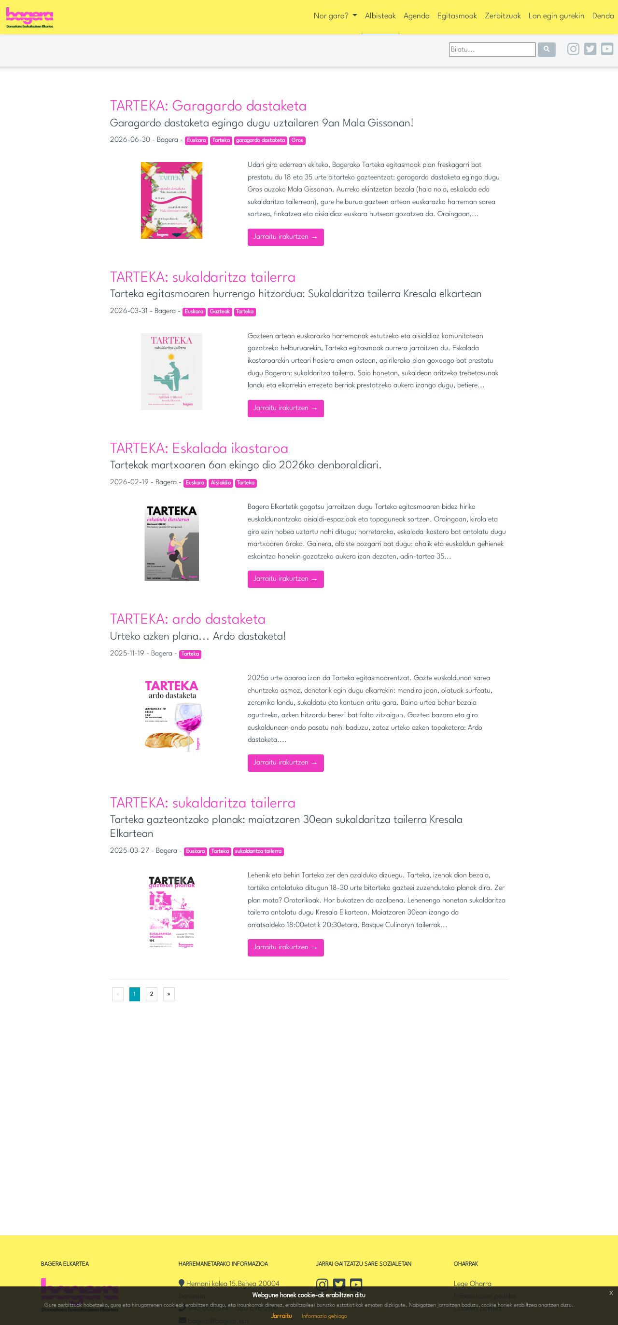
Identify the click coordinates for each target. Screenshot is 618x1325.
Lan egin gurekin (557, 16)
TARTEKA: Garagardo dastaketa (208, 107)
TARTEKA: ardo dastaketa (188, 620)
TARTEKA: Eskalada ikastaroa (199, 449)
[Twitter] (590, 50)
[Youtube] (607, 50)
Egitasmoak (457, 16)
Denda (603, 16)
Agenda (417, 16)
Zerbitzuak (503, 16)
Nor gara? (332, 16)
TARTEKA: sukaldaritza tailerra (203, 278)
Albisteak (380, 16)
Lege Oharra (473, 1284)
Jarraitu (281, 1316)
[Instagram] (573, 50)
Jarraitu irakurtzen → (285, 237)
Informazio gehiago (324, 1316)
